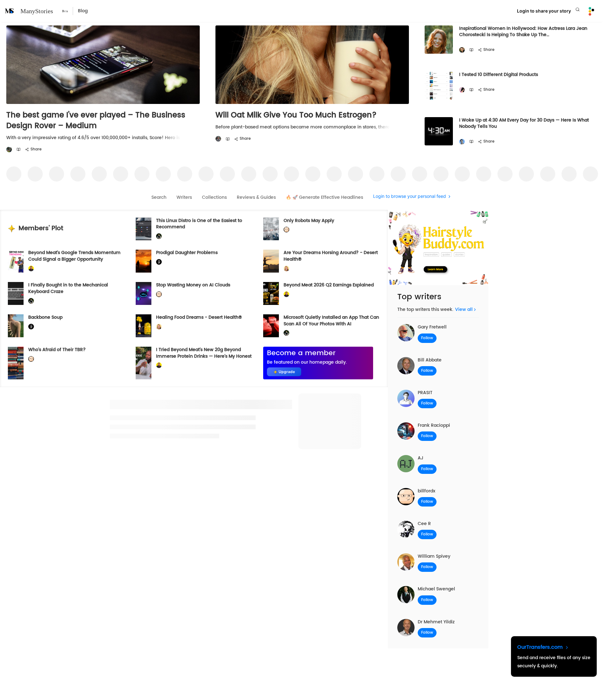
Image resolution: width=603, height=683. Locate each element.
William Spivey (434, 556)
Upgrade (287, 371)
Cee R (424, 523)
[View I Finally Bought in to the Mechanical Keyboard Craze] (16, 293)
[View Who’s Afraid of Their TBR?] (16, 363)
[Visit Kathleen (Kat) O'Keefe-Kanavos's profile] (286, 268)
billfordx (426, 491)
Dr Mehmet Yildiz (436, 622)
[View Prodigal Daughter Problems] (143, 261)
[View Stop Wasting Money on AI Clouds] (143, 293)
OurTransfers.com (540, 647)
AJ (420, 458)
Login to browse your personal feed (409, 196)
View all (464, 309)
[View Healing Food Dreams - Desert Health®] (143, 325)
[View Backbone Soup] (16, 325)
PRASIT (425, 392)
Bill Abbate (430, 360)
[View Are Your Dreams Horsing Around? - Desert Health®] (271, 261)
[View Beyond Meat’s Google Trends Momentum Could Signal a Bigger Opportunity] (16, 261)
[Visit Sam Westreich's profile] (218, 139)
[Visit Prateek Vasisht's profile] (9, 149)
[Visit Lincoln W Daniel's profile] (31, 268)
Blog (83, 10)
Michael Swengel (436, 589)
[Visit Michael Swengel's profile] (159, 236)
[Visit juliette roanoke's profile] (159, 262)
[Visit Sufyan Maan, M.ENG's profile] (462, 142)
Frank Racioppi (434, 425)
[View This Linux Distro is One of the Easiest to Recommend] (143, 229)
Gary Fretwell (432, 327)
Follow (427, 338)
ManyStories (36, 11)
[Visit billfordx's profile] (286, 229)
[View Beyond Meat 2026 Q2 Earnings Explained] (271, 293)
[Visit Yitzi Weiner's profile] (462, 50)
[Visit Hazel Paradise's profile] (462, 90)
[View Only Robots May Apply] (271, 229)
